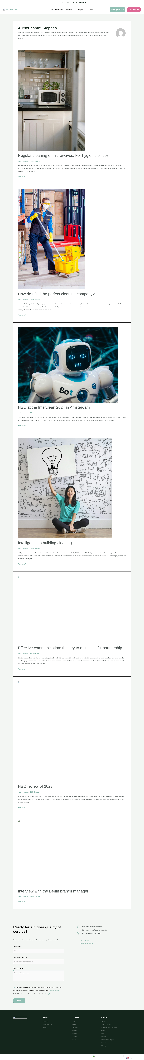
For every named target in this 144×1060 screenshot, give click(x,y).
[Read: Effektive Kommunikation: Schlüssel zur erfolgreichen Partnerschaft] (68, 609)
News (91, 9)
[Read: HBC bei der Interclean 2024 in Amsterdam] (68, 365)
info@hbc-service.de (79, 2)
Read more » (22, 425)
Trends (32, 161)
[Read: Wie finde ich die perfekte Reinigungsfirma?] (51, 239)
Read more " (22, 176)
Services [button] (69, 9)
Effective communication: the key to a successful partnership (70, 648)
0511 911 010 (65, 2)
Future (32, 299)
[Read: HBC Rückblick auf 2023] (51, 731)
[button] (117, 9)
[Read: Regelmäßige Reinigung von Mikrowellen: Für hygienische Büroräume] (51, 100)
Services (46, 1017)
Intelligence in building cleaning (45, 543)
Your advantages (57, 9)
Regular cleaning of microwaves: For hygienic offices (63, 155)
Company (105, 1017)
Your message (18, 968)
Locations (76, 1017)
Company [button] (80, 9)
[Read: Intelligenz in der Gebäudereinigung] (65, 488)
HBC (31, 413)
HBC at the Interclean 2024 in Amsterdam (54, 407)
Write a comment (23, 161)
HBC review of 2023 (35, 786)
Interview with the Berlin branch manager (53, 891)
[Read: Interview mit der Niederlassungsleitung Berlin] (68, 853)
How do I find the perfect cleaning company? (56, 294)
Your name (17, 947)
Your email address (20, 957)
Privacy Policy (48, 994)
